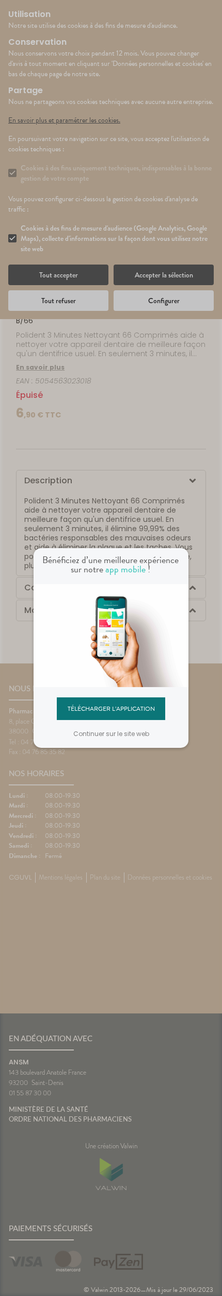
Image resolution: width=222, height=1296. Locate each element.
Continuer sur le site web (111, 733)
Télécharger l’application (111, 708)
